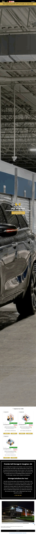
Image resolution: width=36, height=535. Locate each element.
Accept (18, 530)
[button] (34, 524)
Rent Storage (18, 213)
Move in (6, 433)
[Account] (7, 1)
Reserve (13, 433)
